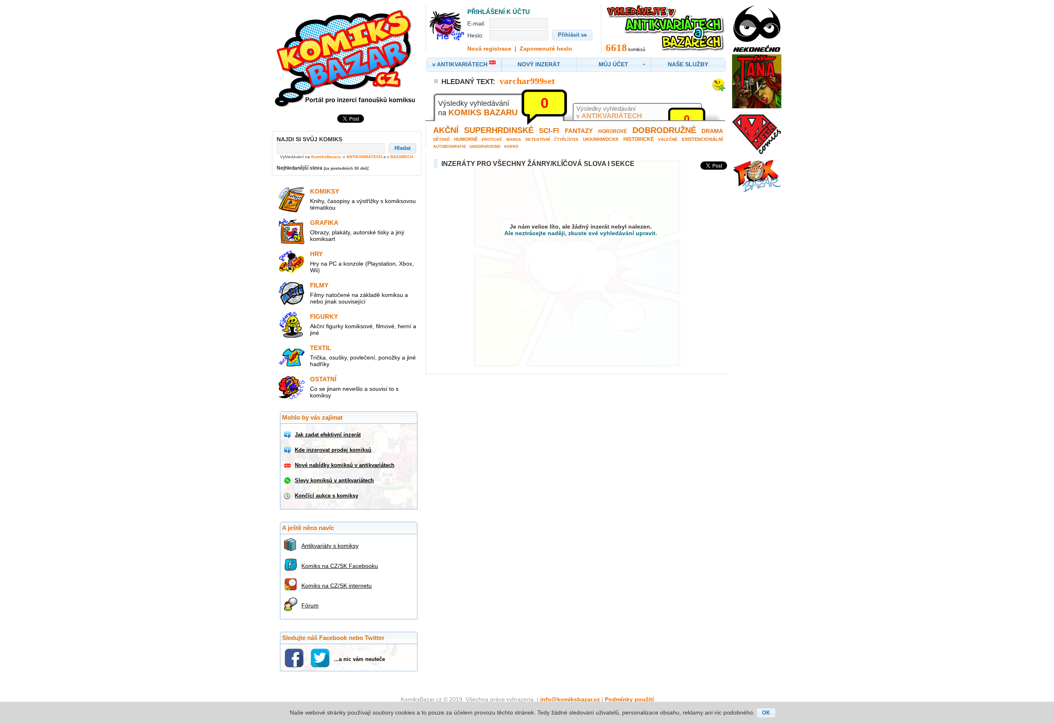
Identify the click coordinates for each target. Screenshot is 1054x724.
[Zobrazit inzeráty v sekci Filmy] (291, 304)
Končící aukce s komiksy (326, 496)
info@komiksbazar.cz (570, 699)
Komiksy (324, 191)
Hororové (612, 131)
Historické (638, 139)
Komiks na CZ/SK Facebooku (339, 566)
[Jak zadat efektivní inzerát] (288, 435)
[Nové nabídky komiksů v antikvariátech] (288, 465)
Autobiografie (449, 147)
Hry (316, 253)
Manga (513, 140)
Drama (712, 131)
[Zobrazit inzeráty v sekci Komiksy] (291, 211)
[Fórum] (291, 604)
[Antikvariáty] (291, 544)
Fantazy (579, 130)
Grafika (324, 222)
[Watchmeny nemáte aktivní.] (718, 89)
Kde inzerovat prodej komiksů (333, 450)
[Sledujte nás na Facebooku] (295, 658)
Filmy (319, 285)
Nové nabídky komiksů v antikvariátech (344, 465)
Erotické (492, 140)
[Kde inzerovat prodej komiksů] (288, 450)
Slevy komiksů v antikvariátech (334, 480)
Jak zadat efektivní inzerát (328, 435)
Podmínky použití (629, 699)
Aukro (511, 147)
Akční (446, 130)
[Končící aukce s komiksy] (288, 496)
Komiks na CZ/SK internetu (336, 585)
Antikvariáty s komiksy (330, 545)
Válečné (668, 139)
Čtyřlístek (566, 140)
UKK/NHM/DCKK (601, 139)
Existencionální (702, 139)
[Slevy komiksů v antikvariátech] (288, 480)
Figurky (324, 316)
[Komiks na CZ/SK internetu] (291, 584)
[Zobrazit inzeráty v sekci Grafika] (291, 242)
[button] (402, 148)
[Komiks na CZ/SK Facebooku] (291, 564)
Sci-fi (549, 131)
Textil (320, 347)
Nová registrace (489, 48)
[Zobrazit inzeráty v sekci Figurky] (291, 336)
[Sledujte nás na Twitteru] (321, 658)
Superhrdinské (499, 130)
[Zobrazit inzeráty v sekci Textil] (291, 367)
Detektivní (537, 139)
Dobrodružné (664, 130)
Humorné (466, 139)
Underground (485, 147)
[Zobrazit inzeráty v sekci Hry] (291, 273)
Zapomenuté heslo (546, 48)
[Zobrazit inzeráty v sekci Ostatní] (291, 398)
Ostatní (323, 379)
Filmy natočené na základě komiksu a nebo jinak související (359, 298)
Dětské (441, 139)
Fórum (310, 605)
